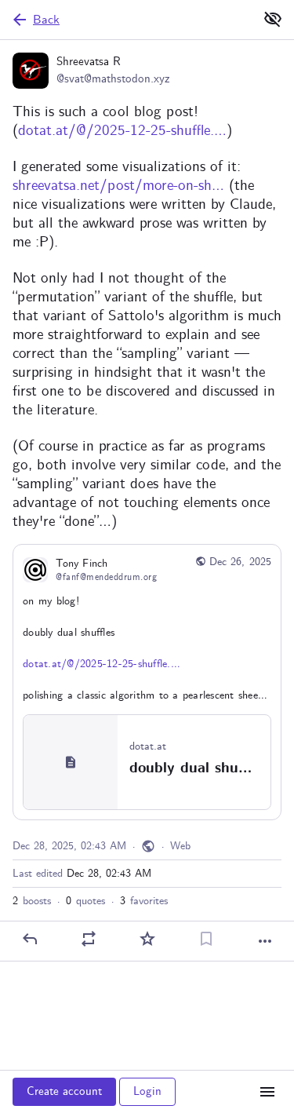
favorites (144, 901)
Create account (64, 1092)
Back (46, 20)
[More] (265, 941)
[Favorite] (147, 938)
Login (147, 1092)
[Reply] (29, 938)
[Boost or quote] (88, 938)
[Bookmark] (206, 938)
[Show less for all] (273, 19)
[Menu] (267, 1092)
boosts (32, 901)
